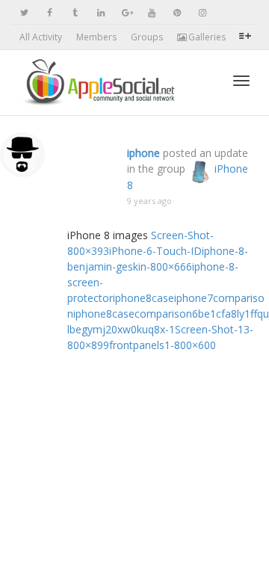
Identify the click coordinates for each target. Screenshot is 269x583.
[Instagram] (202, 12)
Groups (147, 37)
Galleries (206, 37)
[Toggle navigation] (241, 80)
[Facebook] (49, 12)
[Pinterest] (176, 12)
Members (96, 37)
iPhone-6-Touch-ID (155, 251)
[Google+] (126, 12)
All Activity (40, 37)
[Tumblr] (75, 12)
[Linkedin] (100, 12)
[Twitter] (24, 12)
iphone (143, 153)
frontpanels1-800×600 (162, 345)
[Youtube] (151, 12)
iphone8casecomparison (132, 313)
